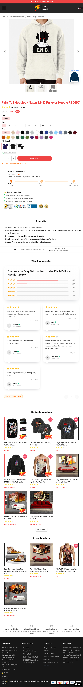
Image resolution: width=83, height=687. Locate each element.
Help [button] (79, 684)
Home (4, 17)
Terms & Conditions (29, 651)
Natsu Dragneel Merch (35, 17)
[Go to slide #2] (41, 88)
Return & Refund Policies (51, 656)
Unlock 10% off (4, 677)
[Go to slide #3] (53, 88)
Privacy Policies (28, 654)
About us (26, 648)
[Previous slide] (5, 51)
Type (3, 115)
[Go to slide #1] (30, 88)
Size (3, 122)
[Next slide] (78, 51)
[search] (75, 8)
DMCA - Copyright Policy (31, 657)
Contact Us (47, 659)
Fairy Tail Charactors (17, 17)
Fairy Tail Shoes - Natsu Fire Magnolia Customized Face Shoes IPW (15, 571)
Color (3, 129)
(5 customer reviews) (18, 107)
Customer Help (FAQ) (50, 662)
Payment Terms (48, 653)
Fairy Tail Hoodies (59, 248)
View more (41, 529)
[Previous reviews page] (66, 397)
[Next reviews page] (77, 397)
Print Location (6, 141)
